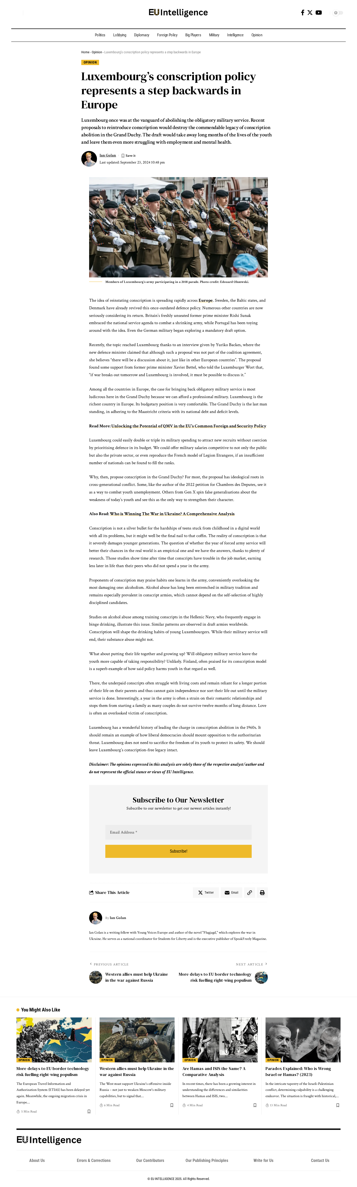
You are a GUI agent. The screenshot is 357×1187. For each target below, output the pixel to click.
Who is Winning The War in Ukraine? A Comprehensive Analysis (172, 514)
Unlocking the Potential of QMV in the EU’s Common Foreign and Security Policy (188, 426)
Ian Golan (108, 155)
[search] (17, 12)
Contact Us (320, 1160)
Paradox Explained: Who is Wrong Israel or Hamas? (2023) (298, 1071)
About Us (37, 1160)
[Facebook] (303, 13)
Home (85, 52)
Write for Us (263, 1160)
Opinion (97, 52)
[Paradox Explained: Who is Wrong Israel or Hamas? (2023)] (303, 1040)
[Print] (262, 892)
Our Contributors (150, 1160)
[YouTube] (318, 13)
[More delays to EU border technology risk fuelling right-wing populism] (54, 1040)
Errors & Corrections (94, 1160)
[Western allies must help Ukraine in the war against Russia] (137, 1040)
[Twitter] (310, 13)
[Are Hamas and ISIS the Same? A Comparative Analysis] (220, 1040)
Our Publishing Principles (207, 1160)
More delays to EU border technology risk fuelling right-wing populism (52, 1071)
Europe (206, 300)
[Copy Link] (249, 892)
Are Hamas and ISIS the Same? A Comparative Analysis (213, 1071)
